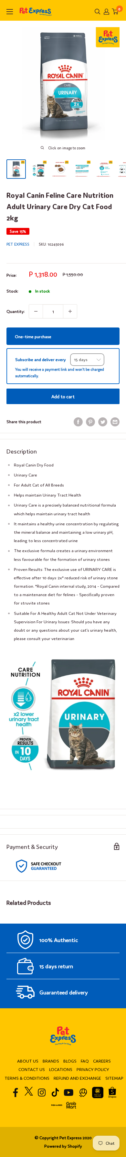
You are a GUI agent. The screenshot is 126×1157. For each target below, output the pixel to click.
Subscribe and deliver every (41, 359)
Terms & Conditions (27, 1078)
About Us (27, 1061)
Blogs (70, 1061)
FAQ (85, 1061)
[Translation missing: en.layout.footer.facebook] (15, 1092)
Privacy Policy (93, 1069)
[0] (115, 11)
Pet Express (17, 244)
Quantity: (15, 311)
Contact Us (31, 1069)
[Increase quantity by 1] (70, 311)
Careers (102, 1061)
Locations (60, 1069)
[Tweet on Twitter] (102, 421)
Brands (51, 1061)
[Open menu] (9, 11)
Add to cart (63, 396)
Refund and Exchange (77, 1078)
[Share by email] (115, 421)
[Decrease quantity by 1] (36, 311)
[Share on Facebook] (78, 421)
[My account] (106, 11)
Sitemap (114, 1078)
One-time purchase (33, 336)
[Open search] (97, 12)
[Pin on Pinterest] (90, 421)
